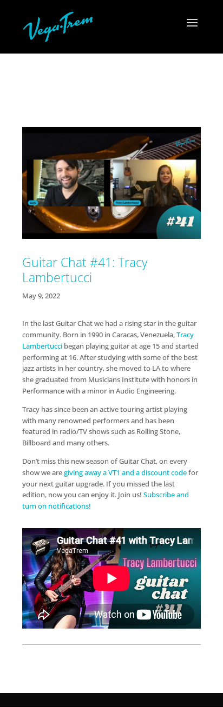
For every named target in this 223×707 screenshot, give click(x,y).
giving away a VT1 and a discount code (125, 472)
